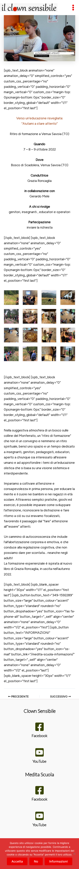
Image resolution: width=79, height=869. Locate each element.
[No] (74, 854)
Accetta (17, 861)
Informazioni (58, 861)
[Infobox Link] (39, 731)
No (36, 861)
